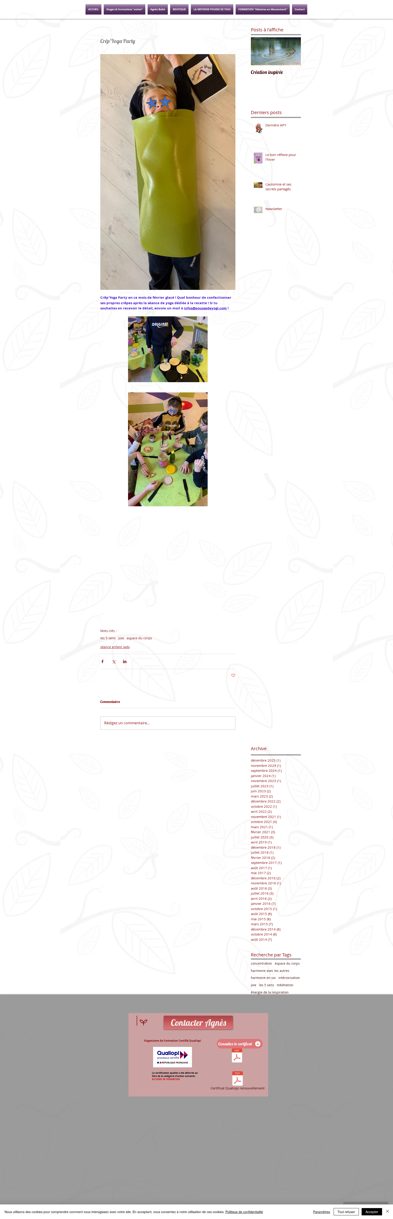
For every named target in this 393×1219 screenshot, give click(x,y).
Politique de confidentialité (244, 1211)
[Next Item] (294, 51)
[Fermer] (387, 1211)
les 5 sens (108, 638)
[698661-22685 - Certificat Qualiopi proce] (237, 1056)
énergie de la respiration (270, 992)
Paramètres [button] (321, 1211)
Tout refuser (346, 1211)
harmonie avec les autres (270, 970)
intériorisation (289, 978)
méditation (285, 985)
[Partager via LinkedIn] (125, 661)
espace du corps (139, 638)
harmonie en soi (263, 978)
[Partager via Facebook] (102, 661)
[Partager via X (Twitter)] (113, 661)
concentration (261, 963)
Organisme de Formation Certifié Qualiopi (172, 1041)
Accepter (371, 1211)
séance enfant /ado (115, 647)
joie (121, 638)
